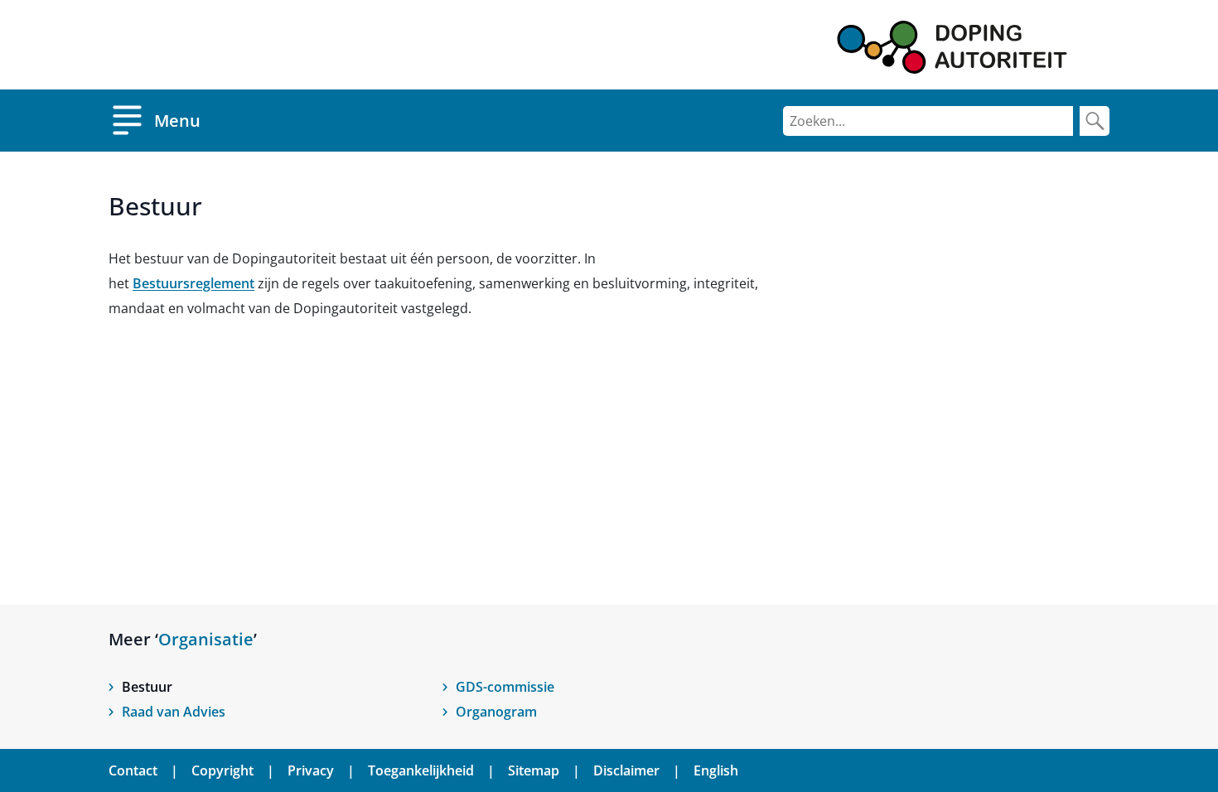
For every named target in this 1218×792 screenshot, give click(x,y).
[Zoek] (1094, 121)
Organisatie (206, 639)
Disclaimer (626, 770)
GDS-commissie (505, 687)
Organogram (496, 712)
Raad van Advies (173, 712)
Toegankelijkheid (421, 770)
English (716, 770)
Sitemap (533, 770)
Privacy (311, 770)
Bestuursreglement (193, 283)
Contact (133, 770)
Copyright (222, 770)
